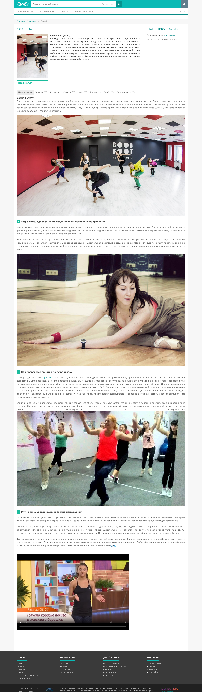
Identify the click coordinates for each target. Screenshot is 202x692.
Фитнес (33, 21)
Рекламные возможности (114, 666)
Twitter (152, 666)
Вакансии (21, 666)
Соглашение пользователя (29, 675)
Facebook (153, 669)
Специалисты (25, 11)
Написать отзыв (84, 11)
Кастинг (63, 666)
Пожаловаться (66, 672)
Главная (21, 21)
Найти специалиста (69, 669)
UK (180, 11)
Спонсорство (109, 675)
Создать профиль (111, 663)
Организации (47, 11)
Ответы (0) (69, 92)
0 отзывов (169, 35)
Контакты (21, 669)
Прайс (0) (109, 92)
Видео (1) (95, 92)
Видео (65, 11)
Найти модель (109, 672)
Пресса (20, 672)
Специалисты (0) (126, 92)
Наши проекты (23, 678)
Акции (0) (55, 92)
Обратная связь (154, 663)
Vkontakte (153, 672)
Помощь (64, 663)
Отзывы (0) (41, 92)
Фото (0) (82, 92)
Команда (21, 663)
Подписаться (25, 82)
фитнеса (48, 377)
